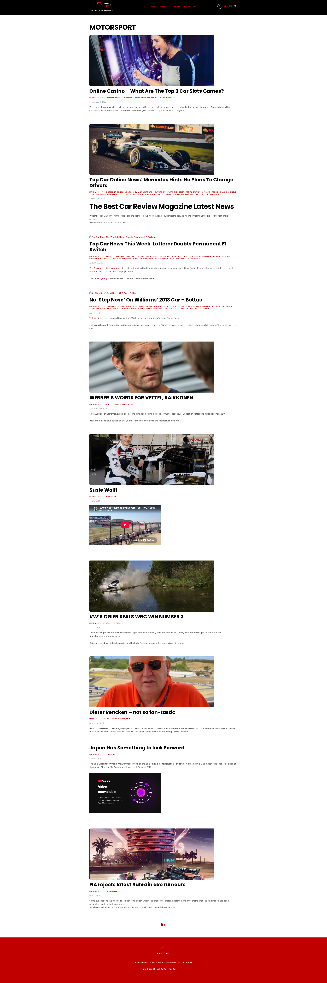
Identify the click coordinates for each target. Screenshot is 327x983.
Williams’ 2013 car (188, 308)
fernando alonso (220, 192)
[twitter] (225, 5)
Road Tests (190, 6)
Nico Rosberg (164, 194)
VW (103, 623)
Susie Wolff (103, 490)
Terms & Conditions (149, 969)
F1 (102, 192)
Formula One (209, 256)
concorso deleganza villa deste (132, 192)
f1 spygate (184, 192)
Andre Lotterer (113, 256)
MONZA (129, 719)
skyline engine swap (164, 258)
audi (123, 256)
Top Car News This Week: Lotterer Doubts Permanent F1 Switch (158, 246)
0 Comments (213, 194)
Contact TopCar (168, 969)
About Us (165, 6)
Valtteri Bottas (172, 308)
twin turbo (167, 97)
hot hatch (156, 97)
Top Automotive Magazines (107, 268)
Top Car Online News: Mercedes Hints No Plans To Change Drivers (161, 182)
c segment (111, 192)
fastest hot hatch (202, 192)
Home (154, 6)
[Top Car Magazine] (100, 7)
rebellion (176, 194)
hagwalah (101, 194)
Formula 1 (198, 256)
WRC (108, 623)
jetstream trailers (127, 194)
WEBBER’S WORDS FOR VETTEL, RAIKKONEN (141, 397)
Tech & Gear (126, 97)
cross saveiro (155, 192)
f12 (191, 192)
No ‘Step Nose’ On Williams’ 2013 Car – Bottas (145, 299)
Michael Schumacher (147, 194)
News (177, 6)
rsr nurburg (187, 194)
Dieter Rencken (118, 719)
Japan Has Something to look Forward (137, 747)
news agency (98, 278)
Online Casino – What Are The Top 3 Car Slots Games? (156, 91)
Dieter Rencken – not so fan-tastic (132, 712)
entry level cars (142, 97)
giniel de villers (223, 256)
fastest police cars (183, 256)
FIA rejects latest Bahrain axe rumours (137, 884)
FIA (107, 891)
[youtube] (230, 5)
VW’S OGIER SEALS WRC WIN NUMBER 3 (136, 616)
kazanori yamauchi (109, 258)
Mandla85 (94, 97)
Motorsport (207, 6)
